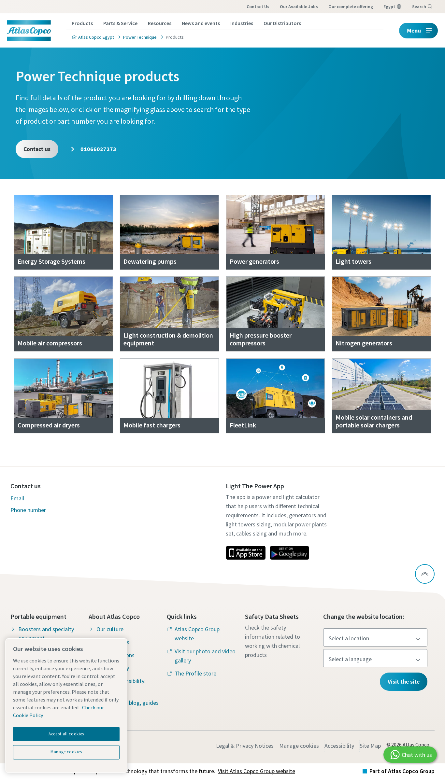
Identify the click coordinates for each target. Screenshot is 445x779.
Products (82, 23)
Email (17, 498)
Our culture (109, 629)
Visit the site (404, 681)
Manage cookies (299, 745)
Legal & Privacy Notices (245, 745)
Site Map (370, 745)
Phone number (28, 510)
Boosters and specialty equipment (46, 633)
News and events (201, 23)
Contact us (258, 6)
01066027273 (97, 149)
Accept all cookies (66, 734)
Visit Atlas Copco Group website (256, 771)
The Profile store (195, 673)
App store (246, 553)
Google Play (289, 553)
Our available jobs (299, 6)
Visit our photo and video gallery (205, 655)
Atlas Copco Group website (197, 633)
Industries (241, 23)
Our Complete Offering (350, 6)
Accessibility (339, 745)
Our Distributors (282, 23)
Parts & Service (120, 23)
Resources (159, 23)
